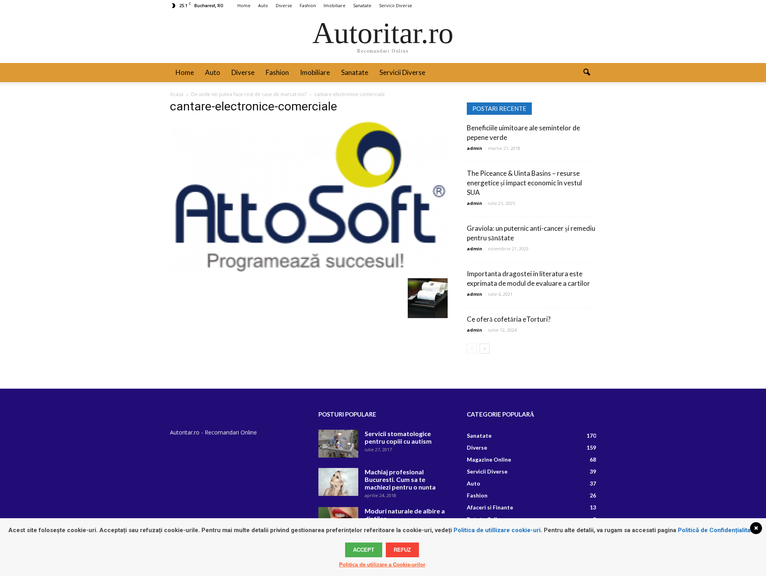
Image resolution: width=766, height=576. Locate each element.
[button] (586, 72)
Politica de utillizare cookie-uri (497, 530)
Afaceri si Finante (490, 507)
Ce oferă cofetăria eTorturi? (509, 319)
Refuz (402, 550)
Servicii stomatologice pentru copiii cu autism (398, 437)
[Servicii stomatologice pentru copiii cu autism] (338, 444)
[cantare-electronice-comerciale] (309, 270)
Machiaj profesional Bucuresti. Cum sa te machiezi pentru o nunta (400, 479)
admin (474, 148)
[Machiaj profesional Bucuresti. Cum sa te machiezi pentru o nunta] (338, 482)
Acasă (177, 94)
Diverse (284, 5)
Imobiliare (334, 5)
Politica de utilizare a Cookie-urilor (382, 565)
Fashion (308, 5)
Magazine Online (489, 459)
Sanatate (362, 5)
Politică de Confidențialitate (717, 530)
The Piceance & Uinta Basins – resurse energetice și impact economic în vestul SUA (524, 183)
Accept (363, 550)
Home (244, 5)
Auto (263, 5)
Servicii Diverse (395, 5)
